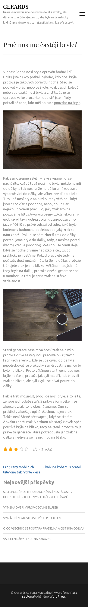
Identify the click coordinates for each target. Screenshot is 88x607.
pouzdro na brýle (67, 103)
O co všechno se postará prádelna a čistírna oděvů (43, 528)
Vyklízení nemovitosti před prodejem (32, 518)
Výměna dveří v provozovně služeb (30, 507)
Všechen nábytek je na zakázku (27, 539)
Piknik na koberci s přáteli (62, 467)
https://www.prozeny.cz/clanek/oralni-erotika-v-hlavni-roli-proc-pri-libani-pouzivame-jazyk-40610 (41, 219)
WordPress (58, 596)
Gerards (16, 6)
